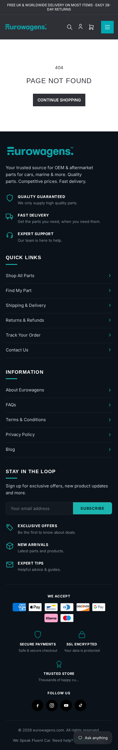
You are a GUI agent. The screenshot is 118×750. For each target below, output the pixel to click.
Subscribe (92, 508)
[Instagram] (52, 705)
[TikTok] (80, 705)
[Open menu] (107, 27)
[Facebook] (37, 705)
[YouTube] (66, 705)
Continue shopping (59, 99)
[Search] (69, 27)
